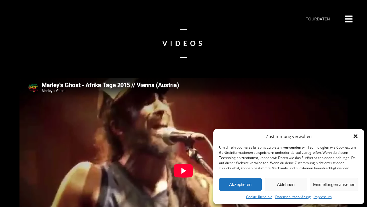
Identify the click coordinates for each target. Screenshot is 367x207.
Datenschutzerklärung (293, 196)
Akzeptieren (240, 184)
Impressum (323, 196)
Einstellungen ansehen (334, 184)
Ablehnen (285, 184)
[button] (355, 136)
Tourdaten (317, 19)
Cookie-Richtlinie (259, 196)
